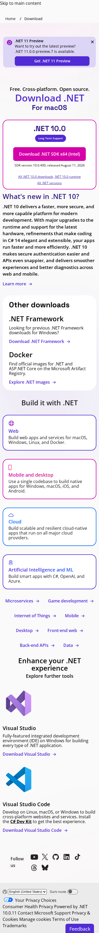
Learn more (15, 284)
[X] (44, 856)
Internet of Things (32, 616)
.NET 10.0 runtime (67, 176)
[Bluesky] (44, 867)
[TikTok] (77, 856)
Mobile (72, 616)
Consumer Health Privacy (28, 906)
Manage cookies (35, 919)
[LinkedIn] (66, 856)
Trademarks (15, 926)
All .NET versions (49, 183)
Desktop (25, 630)
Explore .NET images (30, 382)
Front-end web (63, 630)
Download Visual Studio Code (33, 830)
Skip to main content (20, 3)
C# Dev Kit (21, 821)
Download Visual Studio (27, 754)
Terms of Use (65, 919)
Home (10, 18)
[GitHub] (55, 856)
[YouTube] (34, 856)
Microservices (19, 601)
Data (68, 645)
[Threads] (34, 867)
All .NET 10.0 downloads (35, 176)
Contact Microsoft (35, 913)
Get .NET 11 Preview (52, 60)
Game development (68, 601)
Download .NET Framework (37, 341)
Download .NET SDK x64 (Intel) (49, 154)
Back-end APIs (35, 645)
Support (62, 913)
